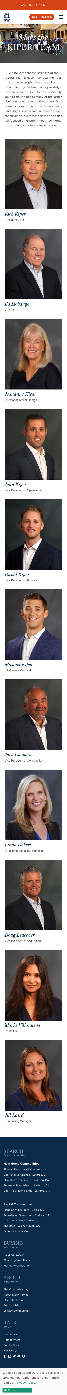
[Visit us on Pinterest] (24, 1356)
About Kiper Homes (16, 1294)
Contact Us (10, 1334)
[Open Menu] (61, 17)
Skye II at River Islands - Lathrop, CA (26, 1180)
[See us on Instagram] (10, 1356)
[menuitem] (41, 17)
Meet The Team (13, 1300)
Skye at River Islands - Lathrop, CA (25, 1169)
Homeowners (12, 1339)
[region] (33, 5)
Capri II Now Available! (33, 5)
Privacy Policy (25, 1382)
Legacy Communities (17, 1310)
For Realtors (11, 1345)
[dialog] (33, 1381)
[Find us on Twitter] (15, 1356)
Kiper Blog (10, 1350)
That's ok (9, 1390)
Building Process (14, 1255)
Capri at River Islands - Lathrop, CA (25, 1174)
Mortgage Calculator (16, 1265)
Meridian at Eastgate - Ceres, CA (24, 1209)
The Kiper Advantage (17, 1289)
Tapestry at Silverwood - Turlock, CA (26, 1215)
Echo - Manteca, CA (16, 1231)
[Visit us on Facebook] (6, 1356)
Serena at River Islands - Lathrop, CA (26, 1185)
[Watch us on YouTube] (20, 1356)
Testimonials (11, 1305)
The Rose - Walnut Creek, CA (22, 1225)
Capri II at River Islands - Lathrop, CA (27, 1190)
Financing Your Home (17, 1260)
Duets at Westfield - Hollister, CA (24, 1220)
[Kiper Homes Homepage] (7, 17)
